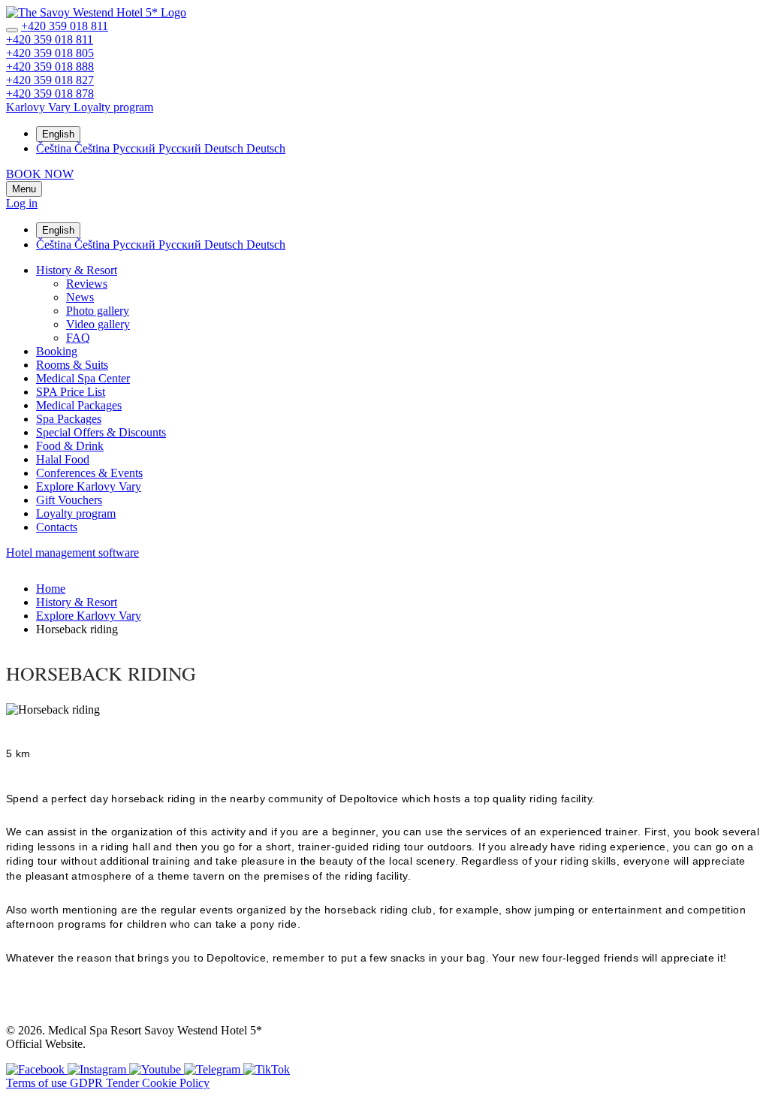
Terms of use (38, 1082)
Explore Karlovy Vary (88, 486)
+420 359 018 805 (50, 53)
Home (50, 588)
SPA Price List (70, 391)
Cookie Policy (176, 1082)
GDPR (88, 1082)
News (80, 297)
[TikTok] (266, 1069)
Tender (124, 1082)
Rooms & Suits (72, 364)
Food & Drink (70, 445)
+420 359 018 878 (50, 93)
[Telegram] (213, 1069)
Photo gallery (97, 310)
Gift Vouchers (69, 500)
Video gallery (98, 324)
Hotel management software (72, 552)
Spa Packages (68, 418)
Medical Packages (79, 405)
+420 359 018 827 (50, 80)
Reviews (86, 283)
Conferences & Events (89, 472)
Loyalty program (76, 513)
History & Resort (76, 270)
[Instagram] (98, 1069)
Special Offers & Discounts (101, 432)
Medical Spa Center (83, 378)
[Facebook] (37, 1069)
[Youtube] (156, 1069)
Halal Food (62, 459)
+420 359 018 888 (50, 66)
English (58, 134)
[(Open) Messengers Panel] (12, 30)
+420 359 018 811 (64, 26)
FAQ (78, 337)
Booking (56, 351)
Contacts (56, 527)
